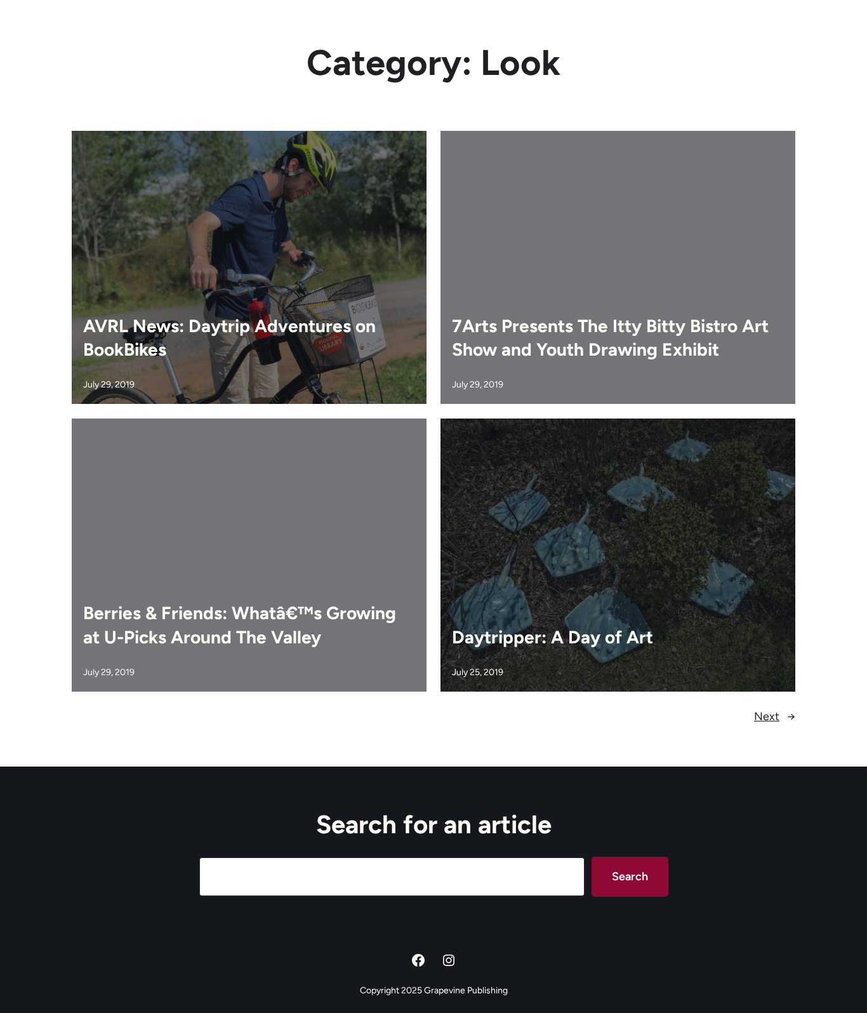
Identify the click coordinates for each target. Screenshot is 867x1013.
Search (630, 876)
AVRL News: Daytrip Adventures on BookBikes (229, 338)
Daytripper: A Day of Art (552, 637)
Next (774, 716)
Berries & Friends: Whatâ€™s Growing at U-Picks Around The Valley (239, 625)
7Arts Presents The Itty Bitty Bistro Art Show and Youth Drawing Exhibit (610, 338)
